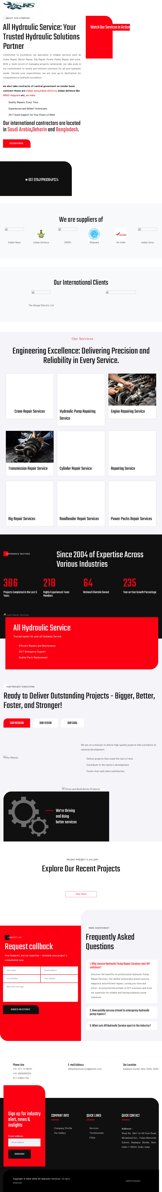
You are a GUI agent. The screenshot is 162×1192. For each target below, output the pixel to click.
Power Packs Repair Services (131, 518)
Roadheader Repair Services (79, 518)
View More (81, 894)
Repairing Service (123, 468)
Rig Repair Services (21, 518)
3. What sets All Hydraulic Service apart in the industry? (120, 1025)
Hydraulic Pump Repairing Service (78, 415)
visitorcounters (133, 1180)
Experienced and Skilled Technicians (28, 108)
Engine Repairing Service (128, 411)
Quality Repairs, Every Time (23, 102)
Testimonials (96, 1133)
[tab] (16, 723)
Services (94, 1128)
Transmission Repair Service (28, 468)
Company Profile (63, 1128)
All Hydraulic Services (49, 1178)
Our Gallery (60, 1133)
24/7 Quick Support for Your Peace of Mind (32, 115)
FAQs (92, 1137)
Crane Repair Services (30, 411)
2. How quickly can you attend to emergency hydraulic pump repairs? (119, 1012)
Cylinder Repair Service (76, 468)
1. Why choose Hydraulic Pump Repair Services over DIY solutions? (120, 965)
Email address (15, 1136)
